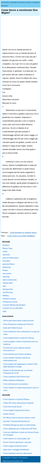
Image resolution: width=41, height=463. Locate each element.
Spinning (6, 277)
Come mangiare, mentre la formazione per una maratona (20, 343)
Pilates (5, 270)
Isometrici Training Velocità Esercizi (16, 421)
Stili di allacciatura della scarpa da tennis (18, 320)
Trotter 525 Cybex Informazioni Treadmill (18, 403)
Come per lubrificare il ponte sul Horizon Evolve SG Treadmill (21, 433)
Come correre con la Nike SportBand (21, 236)
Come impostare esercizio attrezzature (17, 453)
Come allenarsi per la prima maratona (17, 354)
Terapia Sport (8, 283)
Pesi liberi (6, 261)
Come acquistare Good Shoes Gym (16, 377)
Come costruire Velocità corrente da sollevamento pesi (16, 359)
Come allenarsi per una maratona (15, 384)
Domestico (6, 2)
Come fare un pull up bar (12, 407)
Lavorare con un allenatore (13, 308)
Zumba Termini (8, 414)
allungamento (8, 289)
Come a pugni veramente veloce (15, 446)
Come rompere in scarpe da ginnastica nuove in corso (21, 389)
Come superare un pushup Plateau (16, 399)
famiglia (35, 2)
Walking (6, 295)
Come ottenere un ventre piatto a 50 (16, 439)
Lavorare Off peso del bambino (14, 305)
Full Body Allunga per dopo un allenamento (19, 425)
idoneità (4, 6)
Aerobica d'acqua (9, 299)
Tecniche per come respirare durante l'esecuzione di (16, 349)
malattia (14, 2)
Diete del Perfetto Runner (12, 328)
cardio (5, 251)
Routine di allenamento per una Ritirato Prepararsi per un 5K (17, 371)
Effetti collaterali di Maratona (13, 380)
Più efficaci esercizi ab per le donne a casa (19, 418)
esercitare (6, 255)
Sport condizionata (10, 280)
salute (28, 2)
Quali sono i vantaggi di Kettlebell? (16, 450)
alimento (21, 2)
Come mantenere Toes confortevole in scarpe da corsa (21, 333)
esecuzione (7, 273)
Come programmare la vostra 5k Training (18, 338)
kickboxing (7, 267)
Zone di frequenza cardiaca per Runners (18, 324)
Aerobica (6, 245)
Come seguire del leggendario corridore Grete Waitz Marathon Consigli (20, 365)
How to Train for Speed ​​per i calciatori (17, 442)
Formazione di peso (10, 302)
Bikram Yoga (7, 248)
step (4, 286)
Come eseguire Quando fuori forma (16, 410)
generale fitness (9, 264)
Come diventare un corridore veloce (23, 232)
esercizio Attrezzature (11, 258)
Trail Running (8, 292)
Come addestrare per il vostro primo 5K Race (20, 429)
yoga (4, 311)
